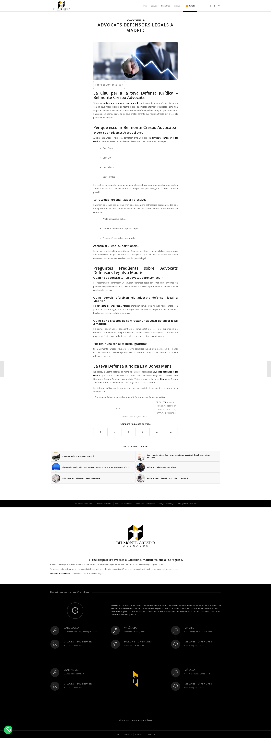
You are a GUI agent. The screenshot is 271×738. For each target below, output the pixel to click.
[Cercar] (199, 5)
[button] (8, 730)
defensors (170, 413)
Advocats (172, 402)
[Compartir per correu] (171, 432)
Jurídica (126, 416)
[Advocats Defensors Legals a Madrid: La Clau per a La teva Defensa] (135, 61)
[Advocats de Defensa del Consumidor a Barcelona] (269, 369)
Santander (71, 669)
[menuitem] (145, 5)
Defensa (160, 413)
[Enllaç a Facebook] (214, 6)
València (130, 627)
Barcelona (71, 627)
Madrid (141, 416)
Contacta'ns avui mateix (60, 573)
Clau (173, 409)
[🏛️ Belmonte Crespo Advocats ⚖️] (61, 5)
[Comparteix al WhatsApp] (129, 432)
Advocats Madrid (136, 20)
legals (133, 416)
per (147, 416)
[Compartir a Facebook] (100, 432)
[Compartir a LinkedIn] (156, 432)
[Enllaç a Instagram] (210, 6)
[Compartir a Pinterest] (142, 432)
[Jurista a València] (2, 369)
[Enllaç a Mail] (219, 6)
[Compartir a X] (114, 432)
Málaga (189, 669)
